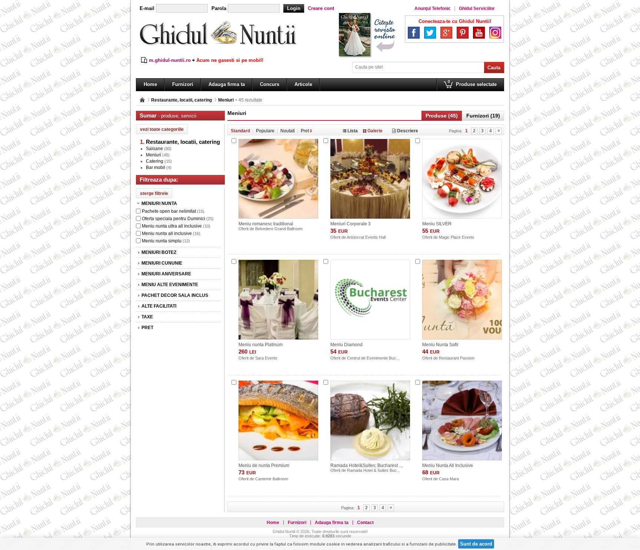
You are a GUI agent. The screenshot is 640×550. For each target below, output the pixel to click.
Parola (218, 8)
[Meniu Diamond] (370, 299)
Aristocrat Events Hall (366, 237)
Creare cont (321, 8)
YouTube (479, 33)
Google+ (446, 33)
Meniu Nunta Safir (440, 344)
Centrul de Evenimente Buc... (373, 358)
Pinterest (463, 33)
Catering (154, 161)
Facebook (414, 33)
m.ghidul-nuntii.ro (170, 60)
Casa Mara (449, 479)
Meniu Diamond (346, 344)
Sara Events (266, 358)
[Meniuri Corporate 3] (370, 179)
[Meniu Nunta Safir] (462, 299)
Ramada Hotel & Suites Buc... (373, 470)
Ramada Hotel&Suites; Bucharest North (370, 465)
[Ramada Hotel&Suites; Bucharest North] (370, 420)
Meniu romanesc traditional (266, 223)
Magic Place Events (456, 237)
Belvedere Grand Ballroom (279, 228)
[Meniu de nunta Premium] (278, 420)
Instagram (495, 33)
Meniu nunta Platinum (261, 344)
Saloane (154, 148)
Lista (352, 130)
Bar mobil (155, 167)
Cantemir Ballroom (271, 479)
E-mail (147, 8)
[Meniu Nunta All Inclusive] (462, 420)
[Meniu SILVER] (462, 179)
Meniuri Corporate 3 (350, 223)
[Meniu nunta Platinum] (278, 299)
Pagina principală (142, 99)
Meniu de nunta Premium (264, 465)
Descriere (407, 130)
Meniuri (226, 100)
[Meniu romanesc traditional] (278, 179)
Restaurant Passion (456, 358)
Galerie (375, 130)
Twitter (430, 33)
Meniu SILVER (436, 223)
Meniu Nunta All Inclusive (447, 465)
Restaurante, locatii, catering (181, 100)
